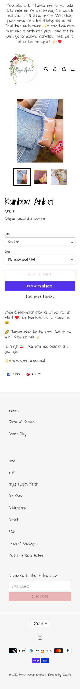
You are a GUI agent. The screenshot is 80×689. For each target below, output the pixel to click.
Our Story (15, 496)
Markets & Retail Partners (27, 555)
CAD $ (38, 623)
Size (7, 234)
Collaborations (17, 508)
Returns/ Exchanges (23, 543)
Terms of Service (21, 422)
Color (8, 251)
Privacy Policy (17, 434)
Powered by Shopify (59, 674)
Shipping (10, 218)
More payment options (40, 296)
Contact (13, 519)
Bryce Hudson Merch (23, 484)
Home (12, 460)
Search (13, 410)
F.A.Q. (12, 531)
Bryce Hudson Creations (32, 674)
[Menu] (72, 69)
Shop (12, 472)
